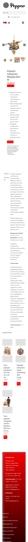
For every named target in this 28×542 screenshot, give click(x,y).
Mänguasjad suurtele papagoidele (13, 146)
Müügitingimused (7, 524)
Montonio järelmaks (8, 534)
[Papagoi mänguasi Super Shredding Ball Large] (21, 350)
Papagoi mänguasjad (12, 151)
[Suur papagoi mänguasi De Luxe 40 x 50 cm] (7, 350)
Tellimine (5, 517)
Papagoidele (10, 153)
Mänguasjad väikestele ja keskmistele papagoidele (13, 149)
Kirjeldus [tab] (6, 174)
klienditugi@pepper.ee (12, 501)
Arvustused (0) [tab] (6, 179)
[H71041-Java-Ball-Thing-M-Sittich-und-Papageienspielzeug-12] (14, 45)
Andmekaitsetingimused (9, 527)
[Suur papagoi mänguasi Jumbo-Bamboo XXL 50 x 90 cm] (7, 401)
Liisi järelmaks (6, 538)
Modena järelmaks (7, 531)
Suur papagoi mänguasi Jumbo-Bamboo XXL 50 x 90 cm (8, 423)
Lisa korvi (6, 383)
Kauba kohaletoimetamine (10, 520)
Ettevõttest (5, 513)
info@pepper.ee (14, 489)
